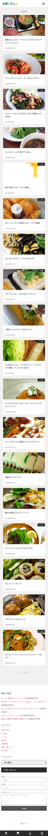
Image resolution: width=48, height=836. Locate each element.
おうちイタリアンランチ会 (11, 715)
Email (3, 784)
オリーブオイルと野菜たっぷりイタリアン (22, 441)
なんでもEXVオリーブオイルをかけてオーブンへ (20, 708)
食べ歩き (4, 751)
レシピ (3, 737)
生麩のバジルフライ (13, 477)
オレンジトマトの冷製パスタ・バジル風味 (22, 223)
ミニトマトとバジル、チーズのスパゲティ (22, 78)
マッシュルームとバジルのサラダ (19, 548)
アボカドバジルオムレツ (15, 619)
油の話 (3, 740)
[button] (43, 3)
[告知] (30, 833)
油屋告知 (4, 744)
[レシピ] (18, 833)
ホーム (6, 834)
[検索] (42, 833)
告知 (30, 834)
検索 (42, 834)
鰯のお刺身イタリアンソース (17, 512)
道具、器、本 (6, 747)
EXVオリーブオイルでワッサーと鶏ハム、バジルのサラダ (23, 702)
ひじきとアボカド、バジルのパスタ (19, 258)
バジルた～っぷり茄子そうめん (18, 152)
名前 (3, 776)
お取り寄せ (5, 730)
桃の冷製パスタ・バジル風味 (17, 187)
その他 (3, 733)
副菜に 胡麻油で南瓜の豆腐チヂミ (14, 719)
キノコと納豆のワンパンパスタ (13, 698)
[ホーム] (6, 833)
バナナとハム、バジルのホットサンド (20, 294)
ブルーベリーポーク (13, 583)
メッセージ (5, 792)
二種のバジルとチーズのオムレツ (18, 329)
